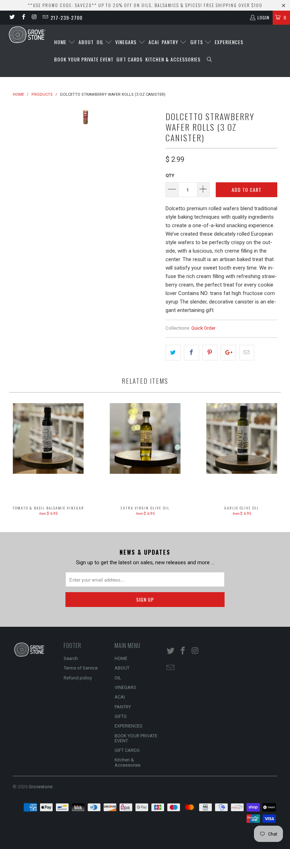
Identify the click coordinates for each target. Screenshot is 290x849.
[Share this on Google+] (228, 352)
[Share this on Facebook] (191, 352)
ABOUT (86, 42)
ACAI (154, 42)
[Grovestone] (26, 35)
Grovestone (40, 786)
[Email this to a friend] (246, 352)
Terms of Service (81, 668)
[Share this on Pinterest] (210, 352)
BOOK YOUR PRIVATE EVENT (84, 59)
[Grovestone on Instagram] (34, 17)
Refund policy (78, 677)
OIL (101, 42)
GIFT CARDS (129, 59)
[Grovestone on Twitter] (12, 17)
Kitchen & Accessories (173, 59)
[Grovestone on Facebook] (23, 17)
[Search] (209, 59)
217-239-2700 (66, 17)
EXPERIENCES (229, 42)
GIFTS (197, 42)
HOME (61, 42)
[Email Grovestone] (45, 17)
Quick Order (203, 328)
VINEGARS (126, 42)
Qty (170, 175)
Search (71, 658)
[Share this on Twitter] (173, 352)
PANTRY (171, 42)
